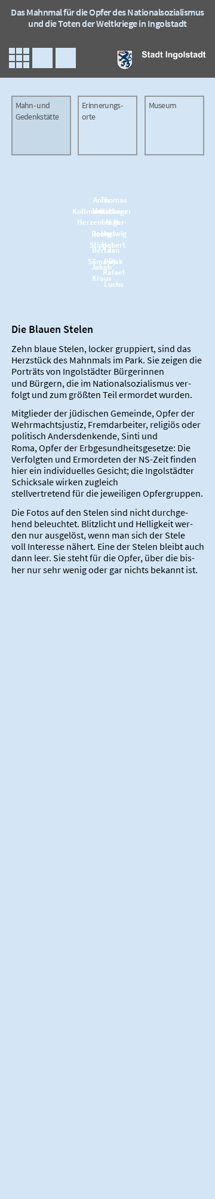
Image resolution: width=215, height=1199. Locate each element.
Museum (163, 105)
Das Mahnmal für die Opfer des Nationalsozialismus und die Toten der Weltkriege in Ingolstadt (107, 17)
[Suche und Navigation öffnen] (66, 58)
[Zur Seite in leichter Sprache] (42, 58)
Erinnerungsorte (102, 111)
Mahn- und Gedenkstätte (37, 111)
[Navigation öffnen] (19, 58)
